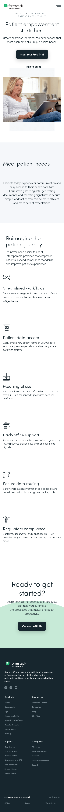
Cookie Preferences (40, 760)
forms (27, 297)
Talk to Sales (33, 66)
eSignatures (10, 301)
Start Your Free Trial (32, 54)
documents (39, 297)
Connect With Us (32, 626)
